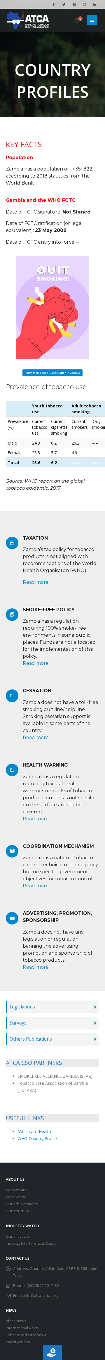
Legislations (22, 1007)
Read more (36, 582)
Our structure (17, 1210)
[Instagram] (84, 4)
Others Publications (31, 1039)
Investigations (18, 1342)
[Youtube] (74, 4)
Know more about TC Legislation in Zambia (52, 373)
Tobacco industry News (26, 1335)
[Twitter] (64, 4)
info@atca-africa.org (41, 1295)
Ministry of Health (34, 1131)
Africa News (16, 1320)
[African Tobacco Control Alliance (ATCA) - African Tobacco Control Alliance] (28, 20)
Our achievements (22, 1203)
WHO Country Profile (37, 1138)
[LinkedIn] (94, 4)
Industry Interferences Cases (31, 1243)
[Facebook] (53, 4)
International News (22, 1327)
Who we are (16, 1189)
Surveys (18, 1023)
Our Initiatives (18, 1236)
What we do (16, 1196)
